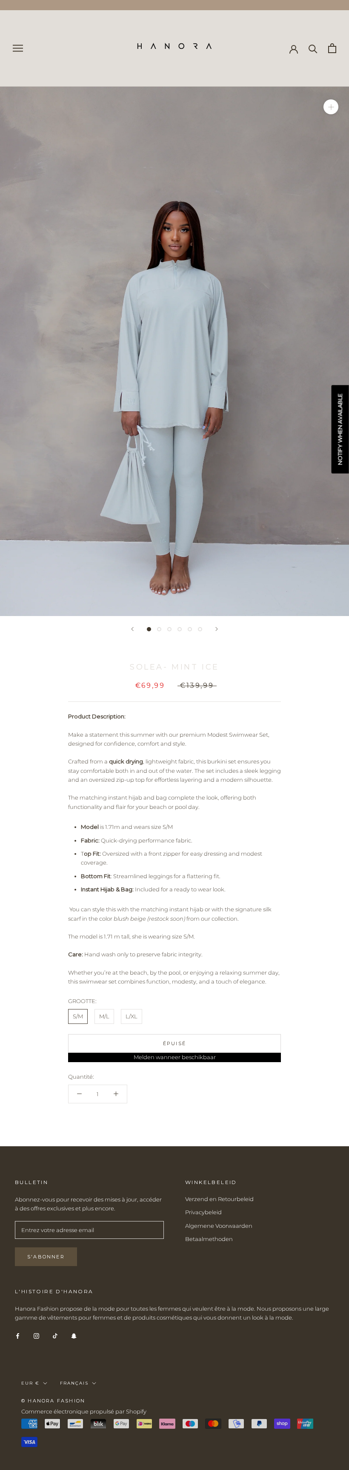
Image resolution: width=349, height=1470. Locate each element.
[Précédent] (132, 629)
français (74, 1383)
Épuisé (174, 1043)
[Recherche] (313, 48)
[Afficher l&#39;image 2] (159, 629)
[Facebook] (17, 1335)
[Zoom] (330, 106)
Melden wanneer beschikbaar (175, 1057)
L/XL (131, 1016)
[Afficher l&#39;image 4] (179, 629)
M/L (104, 1016)
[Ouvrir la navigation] (18, 48)
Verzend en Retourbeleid (219, 1199)
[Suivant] (216, 629)
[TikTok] (55, 1335)
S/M (78, 1016)
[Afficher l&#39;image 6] (200, 629)
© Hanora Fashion (53, 1401)
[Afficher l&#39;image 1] (149, 629)
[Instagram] (36, 1335)
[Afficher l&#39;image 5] (190, 629)
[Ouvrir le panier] (332, 48)
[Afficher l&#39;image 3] (169, 629)
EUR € (30, 1383)
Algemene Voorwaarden (218, 1225)
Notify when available (340, 429)
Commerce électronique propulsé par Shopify (83, 1411)
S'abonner (46, 1257)
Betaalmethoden (209, 1238)
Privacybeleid (203, 1212)
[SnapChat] (74, 1335)
